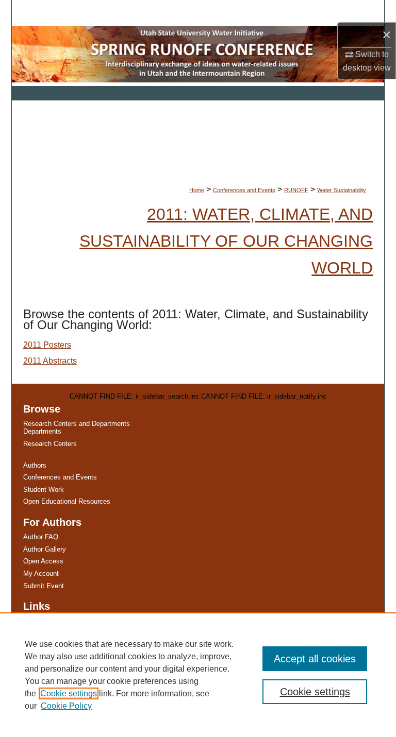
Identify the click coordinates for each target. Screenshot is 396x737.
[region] (198, 674)
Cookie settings (68, 693)
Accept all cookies (315, 658)
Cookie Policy (66, 705)
